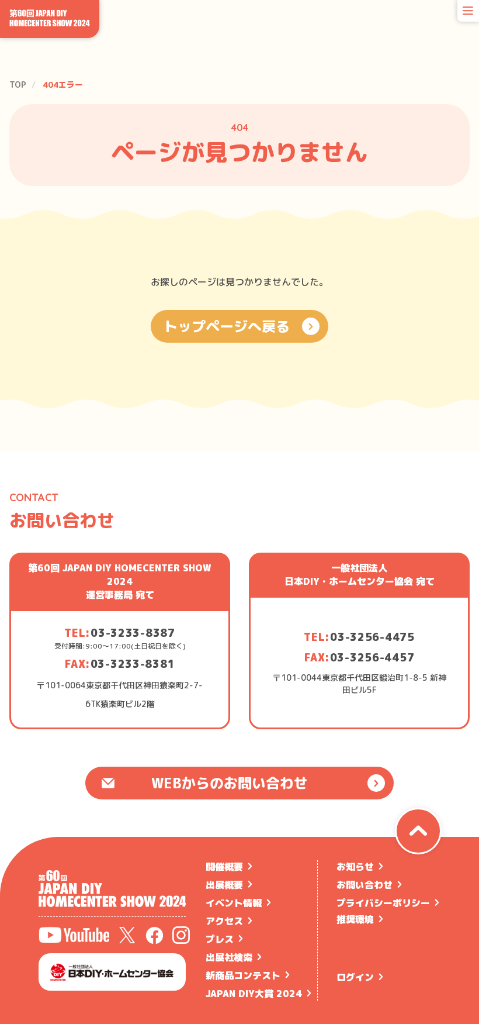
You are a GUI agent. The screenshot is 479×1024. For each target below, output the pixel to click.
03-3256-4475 (372, 637)
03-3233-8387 (133, 633)
